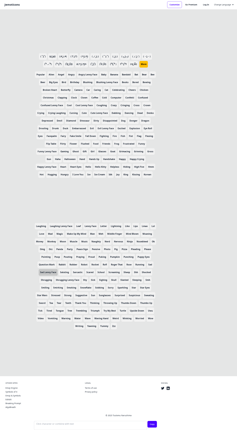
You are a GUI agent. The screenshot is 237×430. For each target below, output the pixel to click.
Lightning (116, 226)
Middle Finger (114, 233)
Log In (206, 4)
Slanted (124, 279)
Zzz (114, 326)
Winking (127, 318)
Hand (82, 159)
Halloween (70, 159)
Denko (150, 113)
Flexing (149, 136)
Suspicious (134, 295)
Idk (110, 174)
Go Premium (191, 4)
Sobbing (99, 287)
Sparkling (123, 287)
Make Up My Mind (76, 233)
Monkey (51, 241)
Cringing (125, 105)
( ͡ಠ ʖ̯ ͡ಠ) (102, 64)
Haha (57, 159)
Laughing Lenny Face (61, 226)
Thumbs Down (128, 303)
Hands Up (94, 159)
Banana (114, 74)
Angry (71, 74)
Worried (139, 318)
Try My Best (110, 310)
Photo (107, 249)
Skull (113, 279)
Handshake (109, 159)
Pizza (124, 249)
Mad (50, 233)
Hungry (65, 174)
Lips (135, 226)
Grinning (138, 151)
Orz (51, 249)
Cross (136, 105)
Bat (136, 74)
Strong (67, 295)
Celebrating (118, 89)
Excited (121, 128)
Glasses (102, 151)
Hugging (52, 174)
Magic (60, 233)
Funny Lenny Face (47, 151)
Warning (65, 318)
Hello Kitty (100, 166)
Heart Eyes (75, 166)
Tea (51, 303)
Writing (79, 326)
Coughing (102, 105)
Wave (88, 318)
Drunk (55, 128)
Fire (115, 136)
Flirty (63, 143)
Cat (106, 89)
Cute (84, 113)
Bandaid (126, 74)
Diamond (71, 120)
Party (70, 249)
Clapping (62, 97)
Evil (92, 128)
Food (95, 143)
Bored (135, 82)
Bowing (147, 82)
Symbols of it (11, 391)
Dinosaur (85, 120)
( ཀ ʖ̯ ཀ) (84, 56)
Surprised (120, 295)
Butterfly (65, 89)
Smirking (58, 287)
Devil (59, 120)
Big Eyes (53, 82)
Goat (112, 151)
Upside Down (137, 310)
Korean (147, 174)
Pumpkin (115, 256)
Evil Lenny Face (106, 128)
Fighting (104, 136)
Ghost (76, 151)
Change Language (222, 4)
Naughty (96, 241)
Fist (131, 136)
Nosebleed (142, 241)
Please (147, 249)
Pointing (46, 256)
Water (77, 318)
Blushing (87, 82)
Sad (150, 264)
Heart (63, 166)
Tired (49, 310)
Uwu (150, 310)
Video (41, 318)
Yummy (104, 326)
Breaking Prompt (13, 403)
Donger (133, 120)
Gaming (64, 151)
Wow (150, 318)
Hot (42, 174)
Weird (115, 318)
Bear (144, 74)
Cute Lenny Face (99, 113)
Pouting (68, 256)
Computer (116, 97)
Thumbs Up (146, 303)
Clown (84, 97)
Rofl (105, 264)
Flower (73, 143)
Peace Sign (82, 249)
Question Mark (47, 264)
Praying (80, 256)
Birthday (74, 82)
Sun (93, 295)
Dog (123, 120)
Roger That (117, 264)
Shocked (146, 272)
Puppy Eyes (144, 256)
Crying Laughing (57, 113)
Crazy (114, 105)
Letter (103, 226)
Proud (91, 256)
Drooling (43, 128)
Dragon (145, 120)
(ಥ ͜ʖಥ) (52, 56)
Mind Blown (132, 233)
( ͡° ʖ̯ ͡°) (58, 64)
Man (92, 233)
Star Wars (42, 295)
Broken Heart (50, 89)
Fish (123, 136)
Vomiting (53, 318)
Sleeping (137, 279)
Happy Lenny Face (46, 166)
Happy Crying (137, 159)
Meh (101, 233)
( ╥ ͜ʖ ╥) (125, 56)
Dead (140, 113)
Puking (102, 256)
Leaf (78, 226)
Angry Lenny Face (87, 74)
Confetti (129, 97)
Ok (153, 241)
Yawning (91, 326)
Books (125, 82)
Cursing (74, 113)
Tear (59, 303)
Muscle (73, 241)
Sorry (111, 287)
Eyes (40, 136)
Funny (141, 143)
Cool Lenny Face (84, 105)
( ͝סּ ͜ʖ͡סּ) (133, 64)
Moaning (147, 233)
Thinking (94, 303)
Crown (146, 105)
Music (84, 241)
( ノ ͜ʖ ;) (95, 56)
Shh (136, 272)
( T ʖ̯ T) (74, 56)
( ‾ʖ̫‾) (43, 56)
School (101, 272)
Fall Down (90, 136)
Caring (97, 89)
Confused (143, 97)
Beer (42, 82)
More (143, 64)
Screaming (114, 272)
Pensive (96, 249)
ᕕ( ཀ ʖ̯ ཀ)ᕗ (81, 64)
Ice (89, 174)
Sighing (103, 279)
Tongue (60, 310)
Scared (90, 272)
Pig (116, 249)
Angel (61, 74)
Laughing (41, 226)
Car (88, 89)
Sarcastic (78, 272)
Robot (84, 264)
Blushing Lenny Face (107, 82)
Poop (57, 256)
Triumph (95, 310)
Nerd (107, 241)
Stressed (55, 295)
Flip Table (51, 143)
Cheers (132, 89)
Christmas (48, 97)
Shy (85, 279)
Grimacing (124, 151)
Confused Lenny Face (52, 105)
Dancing (129, 113)
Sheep (127, 272)
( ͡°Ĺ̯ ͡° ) (113, 64)
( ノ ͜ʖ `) (135, 56)
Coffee (94, 97)
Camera (78, 89)
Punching (129, 256)
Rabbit (62, 264)
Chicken (144, 89)
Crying (40, 113)
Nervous (118, 241)
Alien (51, 74)
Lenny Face (90, 226)
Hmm (151, 166)
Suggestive (81, 295)
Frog (116, 143)
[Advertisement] (95, 31)
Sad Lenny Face (48, 272)
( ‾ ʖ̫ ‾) (105, 56)
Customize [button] (175, 4)
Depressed (47, 120)
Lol (153, 226)
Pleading (135, 249)
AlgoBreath (10, 407)
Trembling (81, 310)
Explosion (134, 128)
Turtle (123, 310)
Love (41, 233)
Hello (88, 166)
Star (134, 287)
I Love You (77, 174)
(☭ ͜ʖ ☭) (63, 56)
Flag (139, 136)
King (125, 174)
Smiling (45, 287)
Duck (65, 128)
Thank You (80, 303)
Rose (129, 264)
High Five (139, 166)
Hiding (126, 166)
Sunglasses (105, 295)
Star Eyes (145, 287)
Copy (152, 424)
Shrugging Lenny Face (67, 279)
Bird (64, 82)
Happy (122, 159)
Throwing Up (110, 303)
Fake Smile (75, 136)
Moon (63, 241)
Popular (40, 74)
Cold (104, 97)
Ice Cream (99, 174)
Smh (148, 279)
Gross (150, 151)
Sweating (149, 295)
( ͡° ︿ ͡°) (48, 64)
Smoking (71, 287)
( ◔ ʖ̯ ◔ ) (146, 56)
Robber (73, 264)
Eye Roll (148, 128)
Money (39, 241)
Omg (42, 249)
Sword (42, 303)
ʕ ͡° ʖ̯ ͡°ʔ (123, 64)
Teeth (68, 303)
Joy (118, 174)
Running (139, 264)
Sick (93, 279)
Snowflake (85, 287)
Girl (92, 151)
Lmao (145, 226)
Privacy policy (91, 391)
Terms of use (91, 388)
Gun (49, 159)
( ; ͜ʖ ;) (115, 56)
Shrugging (46, 279)
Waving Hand (101, 318)
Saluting (64, 272)
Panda (59, 249)
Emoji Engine (11, 388)
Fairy (63, 136)
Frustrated (128, 143)
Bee (152, 74)
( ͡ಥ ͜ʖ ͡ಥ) (69, 64)
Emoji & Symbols (13, 395)
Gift (85, 151)
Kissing (136, 174)
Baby (103, 74)
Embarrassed (79, 128)
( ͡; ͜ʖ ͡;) (93, 64)
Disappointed (110, 120)
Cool (69, 105)
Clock (74, 97)
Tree (69, 310)
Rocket (95, 264)
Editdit (8, 399)
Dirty (96, 120)
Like (127, 226)
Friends (106, 143)
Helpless (114, 166)
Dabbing (116, 113)
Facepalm (52, 136)
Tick (40, 310)
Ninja (130, 241)
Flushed (85, 143)
